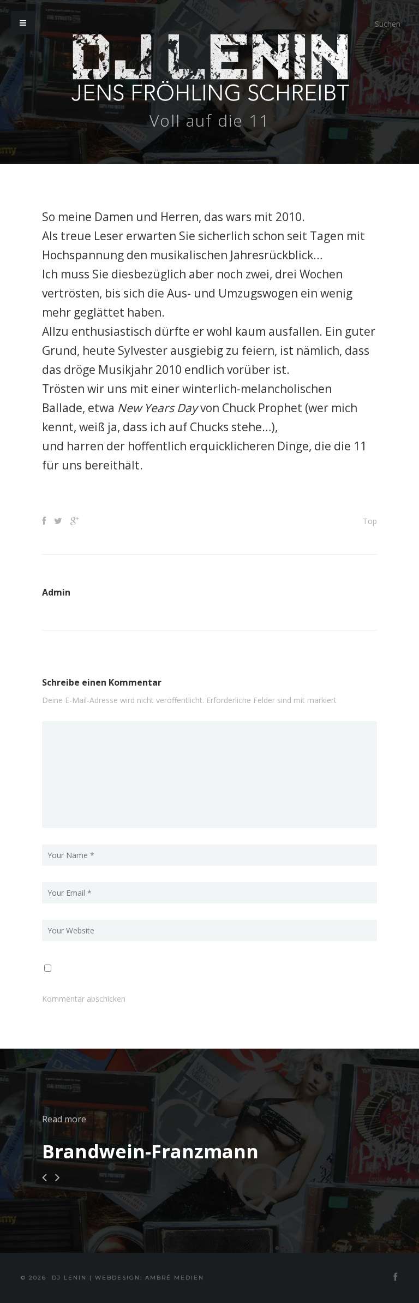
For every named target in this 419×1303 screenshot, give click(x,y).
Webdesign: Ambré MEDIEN (149, 1277)
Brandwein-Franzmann (150, 1151)
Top (370, 521)
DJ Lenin (69, 1277)
